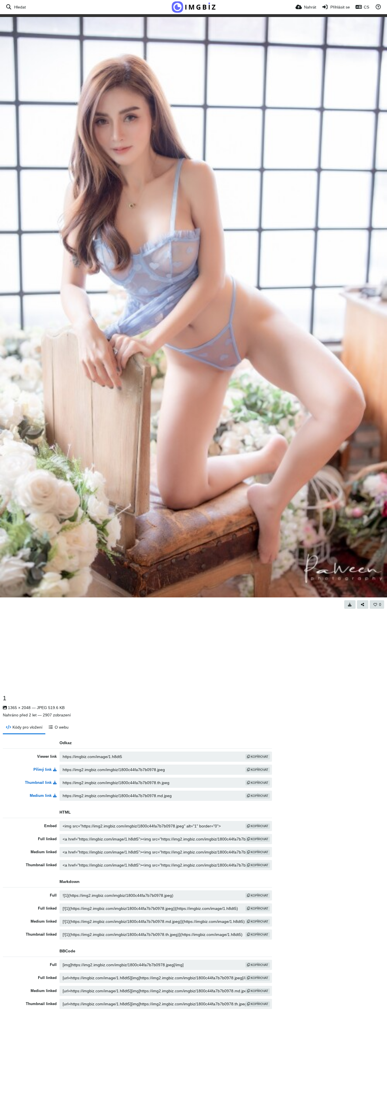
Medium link (41, 795)
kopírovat (259, 756)
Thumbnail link (38, 782)
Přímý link (42, 769)
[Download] (350, 604)
